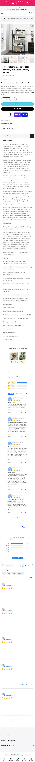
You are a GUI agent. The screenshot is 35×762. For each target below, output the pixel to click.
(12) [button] (15, 382)
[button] (11, 409)
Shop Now (25, 9)
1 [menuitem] (15, 517)
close (32, 3)
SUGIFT (8, 121)
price (14, 573)
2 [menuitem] (17, 517)
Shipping (11, 83)
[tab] (11, 394)
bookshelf (20, 573)
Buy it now (17, 109)
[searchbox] (11, 565)
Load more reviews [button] (17, 720)
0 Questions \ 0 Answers (13, 379)
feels (9, 573)
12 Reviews (11, 75)
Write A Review (17, 558)
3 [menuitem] (19, 517)
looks (4, 573)
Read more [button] (23, 684)
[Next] (31, 39)
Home (3, 18)
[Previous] (3, 39)
